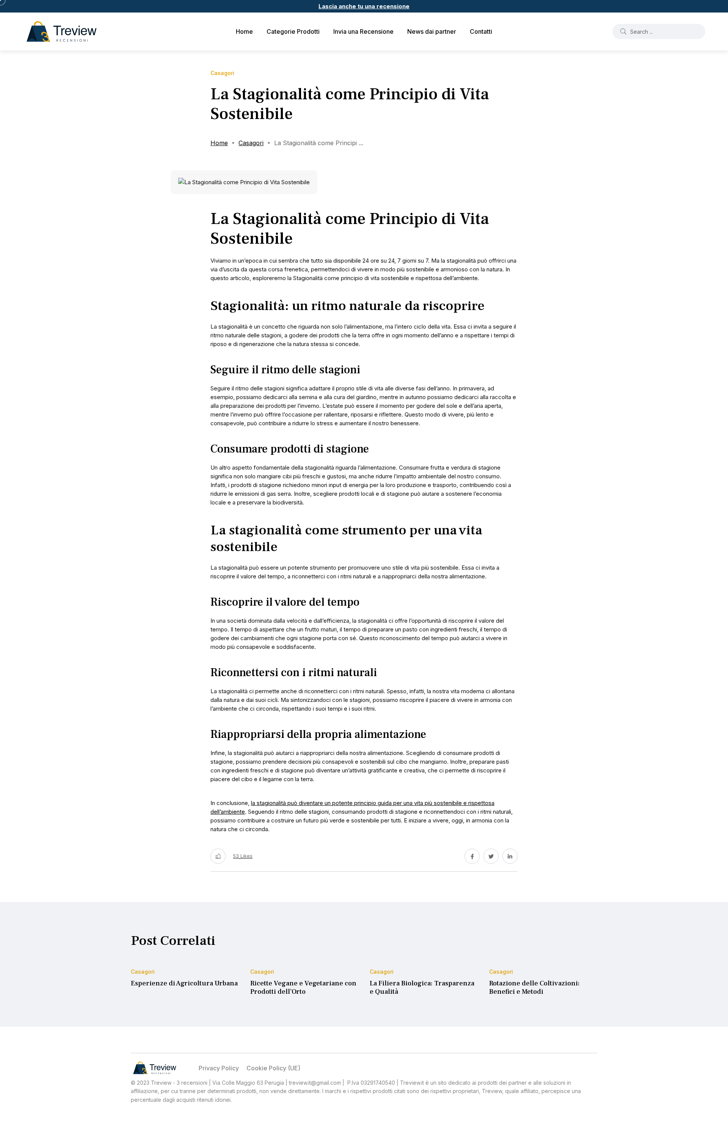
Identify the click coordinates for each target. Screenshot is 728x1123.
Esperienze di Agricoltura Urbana (184, 983)
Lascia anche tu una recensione (364, 6)
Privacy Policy (219, 1068)
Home (244, 31)
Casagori (251, 143)
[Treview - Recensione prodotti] (61, 31)
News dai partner (431, 31)
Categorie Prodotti (293, 31)
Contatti (481, 31)
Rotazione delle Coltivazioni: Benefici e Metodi (534, 987)
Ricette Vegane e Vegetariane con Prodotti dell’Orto (303, 987)
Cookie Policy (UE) (273, 1068)
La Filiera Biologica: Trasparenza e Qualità (422, 987)
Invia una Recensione (363, 31)
